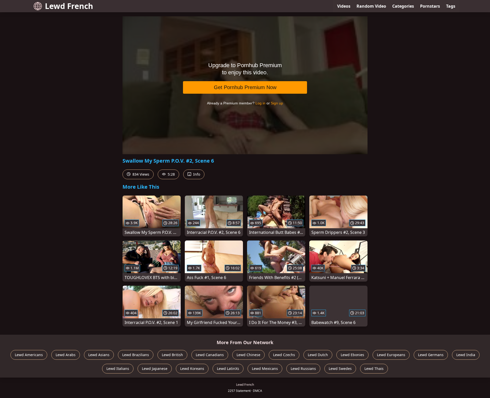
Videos (343, 6)
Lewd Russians (303, 368)
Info (196, 174)
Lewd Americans (29, 354)
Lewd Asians (98, 354)
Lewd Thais (374, 368)
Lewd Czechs (284, 354)
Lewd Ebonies (352, 354)
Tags (450, 6)
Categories (403, 6)
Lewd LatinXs (228, 368)
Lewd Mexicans (265, 368)
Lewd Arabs (66, 354)
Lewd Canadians (210, 354)
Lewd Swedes (340, 368)
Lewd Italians (117, 368)
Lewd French (69, 6)
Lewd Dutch (318, 354)
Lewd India (465, 354)
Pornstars (430, 6)
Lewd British (172, 354)
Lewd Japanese (154, 368)
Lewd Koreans (192, 368)
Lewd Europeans (391, 354)
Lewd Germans (431, 354)
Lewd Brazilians (135, 354)
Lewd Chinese (248, 354)
